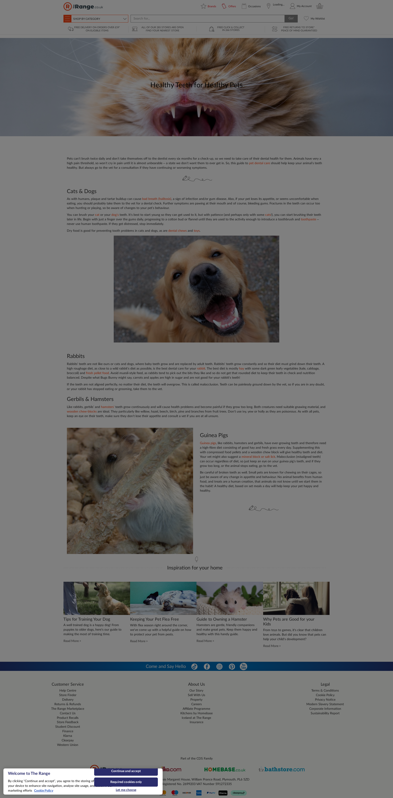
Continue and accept (126, 771)
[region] (83, 781)
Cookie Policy (43, 790)
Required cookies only (126, 782)
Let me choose (126, 790)
